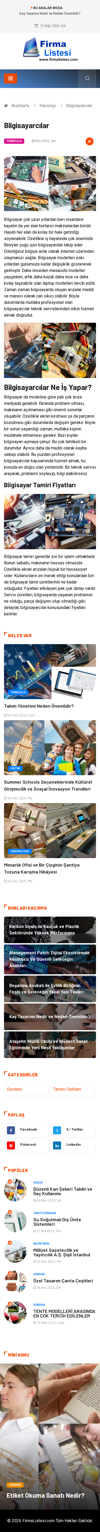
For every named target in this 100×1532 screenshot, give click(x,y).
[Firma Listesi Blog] (50, 49)
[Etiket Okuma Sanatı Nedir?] (50, 1436)
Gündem (14, 1089)
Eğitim (15, 768)
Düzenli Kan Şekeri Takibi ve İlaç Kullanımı (62, 1191)
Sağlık (38, 1182)
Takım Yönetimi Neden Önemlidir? (39, 706)
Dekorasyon (20, 851)
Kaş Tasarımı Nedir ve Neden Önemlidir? (50, 13)
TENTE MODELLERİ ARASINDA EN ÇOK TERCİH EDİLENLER (64, 1313)
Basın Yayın (41, 1243)
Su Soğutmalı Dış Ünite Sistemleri (57, 1221)
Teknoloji (47, 105)
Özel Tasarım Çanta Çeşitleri (63, 1280)
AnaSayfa (20, 105)
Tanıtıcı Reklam (67, 1089)
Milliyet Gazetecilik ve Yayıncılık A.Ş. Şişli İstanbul (61, 1252)
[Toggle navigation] (10, 78)
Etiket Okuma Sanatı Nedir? (46, 1495)
